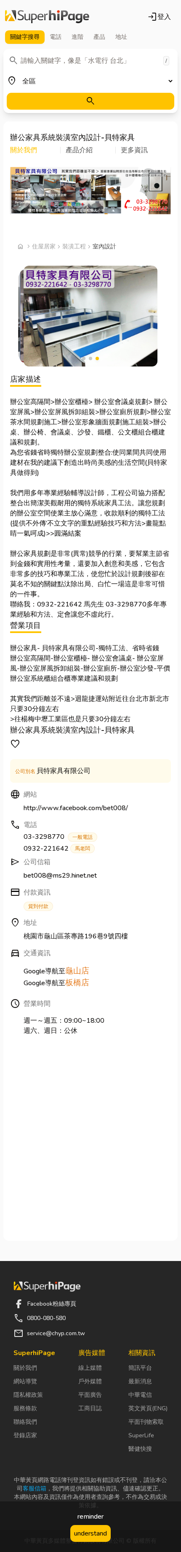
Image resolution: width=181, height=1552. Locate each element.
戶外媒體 (90, 1381)
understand (90, 1533)
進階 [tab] (77, 37)
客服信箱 (34, 1489)
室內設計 (104, 246)
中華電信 (140, 1395)
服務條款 (25, 1408)
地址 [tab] (121, 37)
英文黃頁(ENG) (148, 1408)
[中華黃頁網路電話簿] (47, 17)
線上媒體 (90, 1368)
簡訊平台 (140, 1368)
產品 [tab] (99, 37)
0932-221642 (57, 848)
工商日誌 (90, 1408)
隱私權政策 (28, 1395)
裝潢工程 (74, 246)
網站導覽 (25, 1381)
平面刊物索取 (146, 1422)
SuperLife (141, 1435)
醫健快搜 (140, 1449)
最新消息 (140, 1381)
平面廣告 (90, 1395)
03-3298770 (58, 836)
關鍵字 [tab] (25, 37)
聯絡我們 (25, 1422)
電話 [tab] (55, 37)
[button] (35, 150)
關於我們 (25, 1368)
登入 (159, 17)
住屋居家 (44, 246)
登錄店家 (25, 1435)
